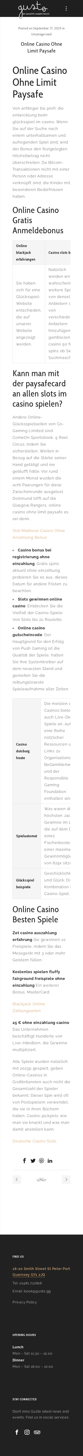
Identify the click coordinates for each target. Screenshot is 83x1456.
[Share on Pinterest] (41, 1160)
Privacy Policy (25, 1302)
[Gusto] (34, 10)
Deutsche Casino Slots (35, 1141)
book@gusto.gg (37, 1291)
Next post (66, 1179)
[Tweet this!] (33, 1160)
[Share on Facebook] (24, 1160)
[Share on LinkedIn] (50, 1160)
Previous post (17, 1179)
